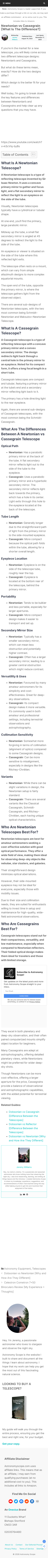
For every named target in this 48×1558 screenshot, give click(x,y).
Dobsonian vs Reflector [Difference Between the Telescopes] (23, 1128)
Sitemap (40, 1549)
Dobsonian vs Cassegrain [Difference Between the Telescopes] (24, 1116)
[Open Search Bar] (44, 3)
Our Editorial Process (34, 1545)
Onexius (13, 1509)
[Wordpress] (27, 1194)
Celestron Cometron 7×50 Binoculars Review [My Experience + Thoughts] (23, 1287)
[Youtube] (24, 1194)
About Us (9, 1545)
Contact (19, 1545)
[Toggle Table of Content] (32, 154)
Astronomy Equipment (17, 1268)
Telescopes (39, 1268)
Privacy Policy (11, 1549)
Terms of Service (26, 1549)
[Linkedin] (21, 1194)
